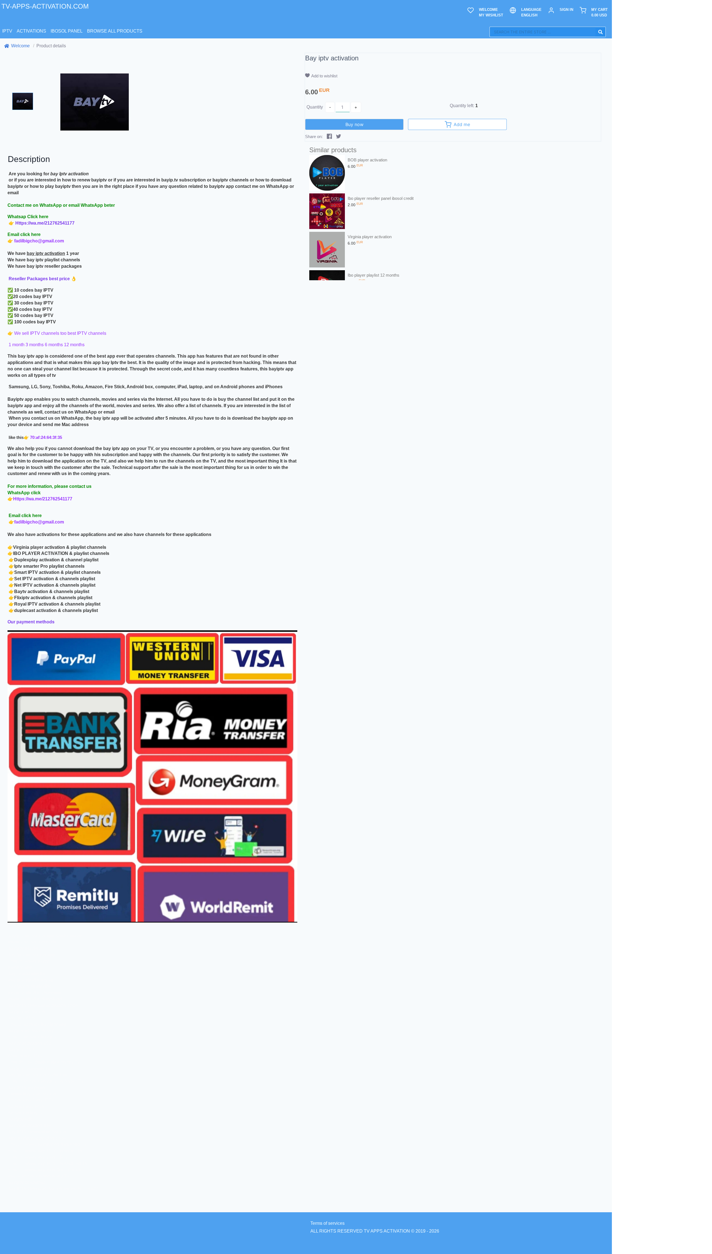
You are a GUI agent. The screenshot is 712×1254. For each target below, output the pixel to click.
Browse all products (114, 31)
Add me (462, 124)
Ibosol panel (67, 31)
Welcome (20, 45)
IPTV (7, 31)
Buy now (354, 124)
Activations (31, 31)
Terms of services (327, 1223)
